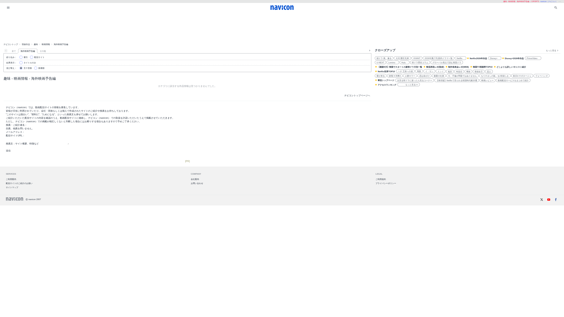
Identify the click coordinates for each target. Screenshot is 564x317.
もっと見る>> (408, 85)
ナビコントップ (11, 44)
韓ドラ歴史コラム (420, 62)
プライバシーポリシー (386, 183)
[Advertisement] (282, 27)
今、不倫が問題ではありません (462, 76)
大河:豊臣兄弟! (402, 58)
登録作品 (26, 44)
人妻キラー (410, 76)
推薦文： (10, 143)
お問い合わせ (197, 183)
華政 (468, 71)
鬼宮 (450, 71)
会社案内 (195, 179)
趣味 (36, 44)
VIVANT (417, 58)
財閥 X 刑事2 (395, 76)
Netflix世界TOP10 (386, 71)
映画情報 (46, 44)
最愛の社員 (439, 76)
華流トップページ (386, 80)
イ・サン (429, 71)
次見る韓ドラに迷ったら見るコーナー (414, 80)
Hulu (404, 62)
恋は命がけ (424, 76)
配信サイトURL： (15, 135)
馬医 (419, 71)
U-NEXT (380, 62)
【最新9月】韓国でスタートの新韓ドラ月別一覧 (400, 67)
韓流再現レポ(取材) (435, 67)
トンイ (441, 71)
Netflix (460, 58)
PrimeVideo (533, 58)
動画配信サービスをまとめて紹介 (513, 80)
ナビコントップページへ (357, 95)
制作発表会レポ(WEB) (458, 67)
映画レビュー (487, 80)
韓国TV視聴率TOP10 (482, 67)
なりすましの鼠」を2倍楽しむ (495, 76)
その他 (43, 51)
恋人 (489, 71)
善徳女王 (479, 71)
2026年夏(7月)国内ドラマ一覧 (439, 58)
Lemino (392, 62)
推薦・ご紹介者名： (16, 125)
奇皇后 (459, 71)
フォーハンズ (541, 76)
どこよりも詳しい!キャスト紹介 (511, 67)
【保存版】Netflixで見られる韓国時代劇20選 (456, 80)
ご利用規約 (381, 179)
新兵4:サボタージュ (522, 76)
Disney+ (495, 58)
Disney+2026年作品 (514, 58)
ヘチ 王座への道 (405, 71)
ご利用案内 (11, 179)
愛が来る (381, 76)
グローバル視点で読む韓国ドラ (446, 62)
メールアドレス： (15, 132)
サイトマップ (12, 187)
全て (14, 51)
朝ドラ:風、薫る (384, 58)
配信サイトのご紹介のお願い (19, 183)
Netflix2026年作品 (478, 58)
